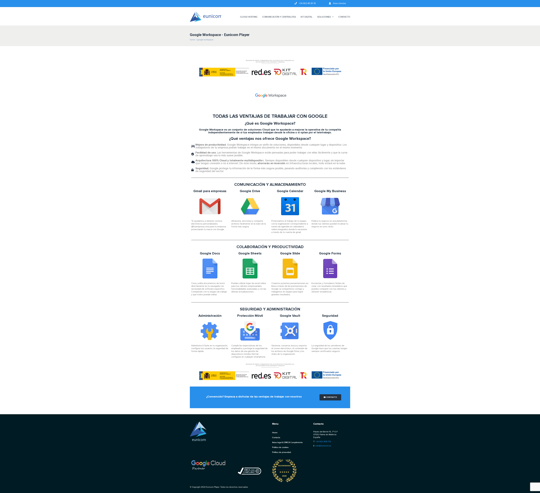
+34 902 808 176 (323, 441)
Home (274, 432)
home (192, 40)
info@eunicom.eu (323, 446)
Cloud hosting (248, 17)
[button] (330, 397)
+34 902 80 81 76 (307, 3)
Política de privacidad (281, 452)
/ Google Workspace (204, 40)
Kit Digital (306, 17)
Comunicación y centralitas (279, 17)
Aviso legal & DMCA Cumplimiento (287, 442)
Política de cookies (280, 447)
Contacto (344, 17)
